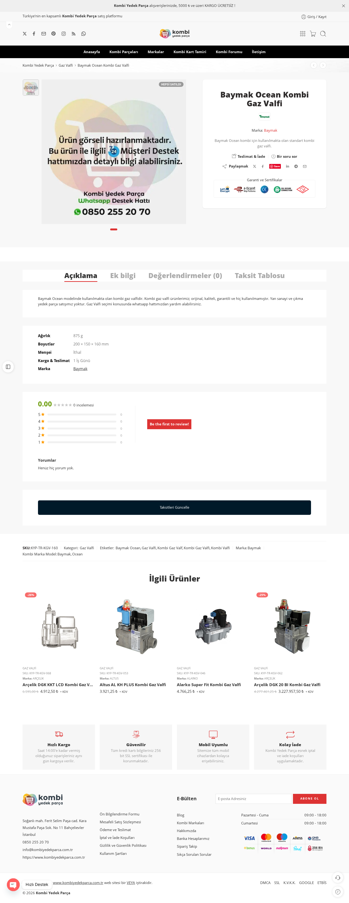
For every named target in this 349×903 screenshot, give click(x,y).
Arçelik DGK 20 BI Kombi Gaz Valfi (287, 684)
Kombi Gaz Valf (169, 548)
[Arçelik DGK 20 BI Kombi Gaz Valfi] (290, 626)
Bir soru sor (286, 156)
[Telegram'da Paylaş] (296, 166)
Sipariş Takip (187, 846)
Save (277, 166)
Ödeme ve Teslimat (115, 830)
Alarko (192, 678)
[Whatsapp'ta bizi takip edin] (83, 33)
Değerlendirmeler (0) (185, 275)
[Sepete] (313, 33)
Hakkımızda (186, 831)
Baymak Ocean (128, 548)
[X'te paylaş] (254, 166)
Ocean (77, 554)
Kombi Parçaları (123, 52)
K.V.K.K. (289, 882)
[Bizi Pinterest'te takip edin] (53, 33)
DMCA (265, 882)
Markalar (156, 52)
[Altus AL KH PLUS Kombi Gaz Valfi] (136, 626)
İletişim (259, 52)
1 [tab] (114, 233)
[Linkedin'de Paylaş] (287, 166)
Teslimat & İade (251, 156)
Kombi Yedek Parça (38, 65)
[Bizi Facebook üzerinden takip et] (34, 33)
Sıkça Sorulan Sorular (194, 854)
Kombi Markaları (190, 823)
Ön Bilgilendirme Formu (119, 814)
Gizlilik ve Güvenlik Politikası (123, 845)
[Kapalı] (343, 6)
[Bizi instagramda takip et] (63, 33)
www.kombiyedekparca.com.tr (78, 882)
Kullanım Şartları (113, 853)
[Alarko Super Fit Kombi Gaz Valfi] (213, 626)
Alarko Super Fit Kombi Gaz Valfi (209, 684)
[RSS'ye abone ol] (73, 33)
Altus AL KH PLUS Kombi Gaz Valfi (133, 684)
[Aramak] (323, 33)
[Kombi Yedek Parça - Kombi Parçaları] (174, 33)
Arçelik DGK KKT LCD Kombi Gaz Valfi (59, 684)
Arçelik (38, 678)
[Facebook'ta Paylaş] (262, 166)
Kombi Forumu (229, 52)
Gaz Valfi (66, 65)
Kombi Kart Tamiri (190, 52)
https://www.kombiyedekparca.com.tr (54, 857)
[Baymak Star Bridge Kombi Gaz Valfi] (323, 65)
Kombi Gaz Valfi (197, 548)
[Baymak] (264, 116)
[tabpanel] (113, 152)
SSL (277, 882)
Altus (114, 678)
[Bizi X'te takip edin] (25, 34)
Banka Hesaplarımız (193, 838)
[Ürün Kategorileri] (302, 33)
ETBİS (321, 882)
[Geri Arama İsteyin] (337, 877)
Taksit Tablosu (260, 275)
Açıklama (80, 275)
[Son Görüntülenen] (337, 891)
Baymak (270, 130)
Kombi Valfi (220, 548)
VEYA (131, 882)
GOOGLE (306, 882)
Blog (180, 815)
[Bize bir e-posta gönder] (43, 33)
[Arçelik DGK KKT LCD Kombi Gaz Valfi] (59, 626)
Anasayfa (92, 52)
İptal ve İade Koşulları (117, 837)
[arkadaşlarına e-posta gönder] (305, 166)
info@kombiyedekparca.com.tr (48, 849)
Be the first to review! (169, 424)
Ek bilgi (123, 275)
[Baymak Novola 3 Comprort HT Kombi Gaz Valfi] (313, 65)
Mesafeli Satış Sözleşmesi (120, 822)
